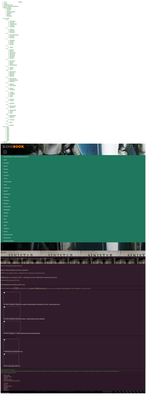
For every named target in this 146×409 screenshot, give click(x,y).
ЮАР (11, 122)
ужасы (81, 288)
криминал (48, 288)
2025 (7, 288)
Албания (12, 25)
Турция (12, 100)
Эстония (12, 119)
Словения (12, 93)
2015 (8, 140)
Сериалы (6, 215)
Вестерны (6, 169)
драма (37, 288)
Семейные (6, 212)
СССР (11, 95)
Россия (11, 88)
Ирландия (12, 54)
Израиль (12, 49)
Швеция (12, 117)
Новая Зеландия (14, 80)
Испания (12, 56)
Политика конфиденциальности (12, 380)
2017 (8, 137)
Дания (11, 47)
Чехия (11, 111)
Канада (11, 62)
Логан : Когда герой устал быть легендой (14, 270)
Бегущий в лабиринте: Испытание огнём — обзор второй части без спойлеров (24, 318)
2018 (8, 136)
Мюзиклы (6, 197)
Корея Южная (13, 65)
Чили (11, 112)
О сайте (6, 378)
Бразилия (12, 32)
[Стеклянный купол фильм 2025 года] (11, 350)
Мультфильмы (7, 194)
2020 (8, 133)
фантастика (85, 288)
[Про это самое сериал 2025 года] (11, 364)
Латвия (11, 67)
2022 (8, 130)
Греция (11, 43)
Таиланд (12, 99)
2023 (8, 129)
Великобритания (14, 34)
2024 (8, 127)
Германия (12, 40)
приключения (66, 288)
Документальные (7, 181)
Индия (11, 51)
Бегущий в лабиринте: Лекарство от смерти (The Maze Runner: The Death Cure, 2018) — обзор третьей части (32, 304)
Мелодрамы (6, 200)
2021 (8, 132)
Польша (12, 84)
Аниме (5, 159)
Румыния (12, 89)
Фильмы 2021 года (24, 288)
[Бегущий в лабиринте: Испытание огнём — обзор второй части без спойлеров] (12, 317)
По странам (7, 18)
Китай (11, 63)
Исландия (12, 55)
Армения (12, 26)
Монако (12, 75)
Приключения (7, 209)
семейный (72, 288)
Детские (5, 178)
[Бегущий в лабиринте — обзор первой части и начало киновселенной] (12, 331)
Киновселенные (7, 237)
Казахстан (12, 60)
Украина (12, 103)
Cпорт (5, 219)
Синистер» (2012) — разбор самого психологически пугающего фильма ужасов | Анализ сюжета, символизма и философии (41, 255)
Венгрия (12, 36)
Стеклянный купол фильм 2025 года (13, 284)
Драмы (5, 184)
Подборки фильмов (8, 234)
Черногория (13, 110)
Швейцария (13, 115)
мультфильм (59, 288)
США (11, 96)
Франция (12, 107)
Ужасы (5, 225)
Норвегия (12, 81)
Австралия (12, 21)
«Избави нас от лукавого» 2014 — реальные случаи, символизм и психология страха (29, 277)
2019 (8, 134)
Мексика (12, 73)
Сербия (12, 92)
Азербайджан (13, 23)
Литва (11, 69)
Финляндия (13, 106)
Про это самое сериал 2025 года (12, 366)
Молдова (12, 74)
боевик (31, 288)
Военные (6, 172)
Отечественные (7, 206)
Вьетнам (12, 37)
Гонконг (12, 41)
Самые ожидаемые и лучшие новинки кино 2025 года (16, 156)
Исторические (7, 187)
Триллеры (6, 222)
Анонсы (6, 141)
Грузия (11, 44)
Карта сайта (7, 375)
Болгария (12, 30)
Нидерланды (13, 78)
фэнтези (89, 288)
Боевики (6, 166)
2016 (8, 138)
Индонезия (12, 52)
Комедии (6, 191)
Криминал (6, 203)
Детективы (6, 175)
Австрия (12, 22)
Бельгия (12, 29)
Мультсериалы (7, 143)
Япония (12, 125)
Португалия (13, 85)
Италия (12, 58)
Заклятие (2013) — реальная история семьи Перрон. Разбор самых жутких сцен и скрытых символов (34, 263)
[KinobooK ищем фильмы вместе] (13, 147)
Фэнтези (6, 231)
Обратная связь (8, 376)
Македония (13, 71)
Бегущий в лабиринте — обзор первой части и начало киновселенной (22, 333)
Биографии (6, 162)
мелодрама (53, 288)
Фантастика (6, 228)
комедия (43, 288)
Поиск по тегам (8, 379)
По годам (6, 126)
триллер (77, 288)
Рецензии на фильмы (8, 240)
